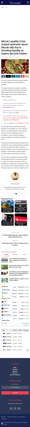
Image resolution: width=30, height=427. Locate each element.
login (6, 252)
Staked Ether (6, 320)
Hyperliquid (7, 315)
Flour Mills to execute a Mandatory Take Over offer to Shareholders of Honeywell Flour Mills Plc (18, 273)
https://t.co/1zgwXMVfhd (19, 118)
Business (15, 373)
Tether (6, 293)
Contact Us (4, 418)
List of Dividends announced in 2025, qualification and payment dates (18, 260)
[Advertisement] (15, 24)
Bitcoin (6, 286)
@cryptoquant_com (8, 107)
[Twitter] (14, 194)
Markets (15, 371)
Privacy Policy (22, 417)
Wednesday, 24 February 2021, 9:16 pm (10, 57)
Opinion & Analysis (15, 374)
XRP (5, 302)
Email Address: (15, 384)
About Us (3, 417)
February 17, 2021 (23, 123)
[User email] (16, 194)
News (6, 7)
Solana (6, 308)
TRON (6, 311)
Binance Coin (6, 298)
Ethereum (7, 289)
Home (2, 7)
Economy (15, 369)
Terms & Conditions (12, 417)
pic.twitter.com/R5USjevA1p (11, 120)
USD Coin (7, 305)
